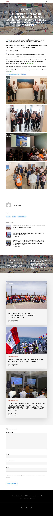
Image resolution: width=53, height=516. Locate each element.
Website (7, 467)
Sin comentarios (35, 28)
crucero (14, 216)
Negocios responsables (26, 9)
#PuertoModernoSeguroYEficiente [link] (17, 74)
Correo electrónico (10, 460)
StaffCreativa (32, 499)
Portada (8, 40)
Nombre (8, 454)
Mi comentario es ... (10, 432)
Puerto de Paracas (22, 216)
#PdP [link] (7, 74)
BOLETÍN (8, 216)
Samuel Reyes (18, 28)
